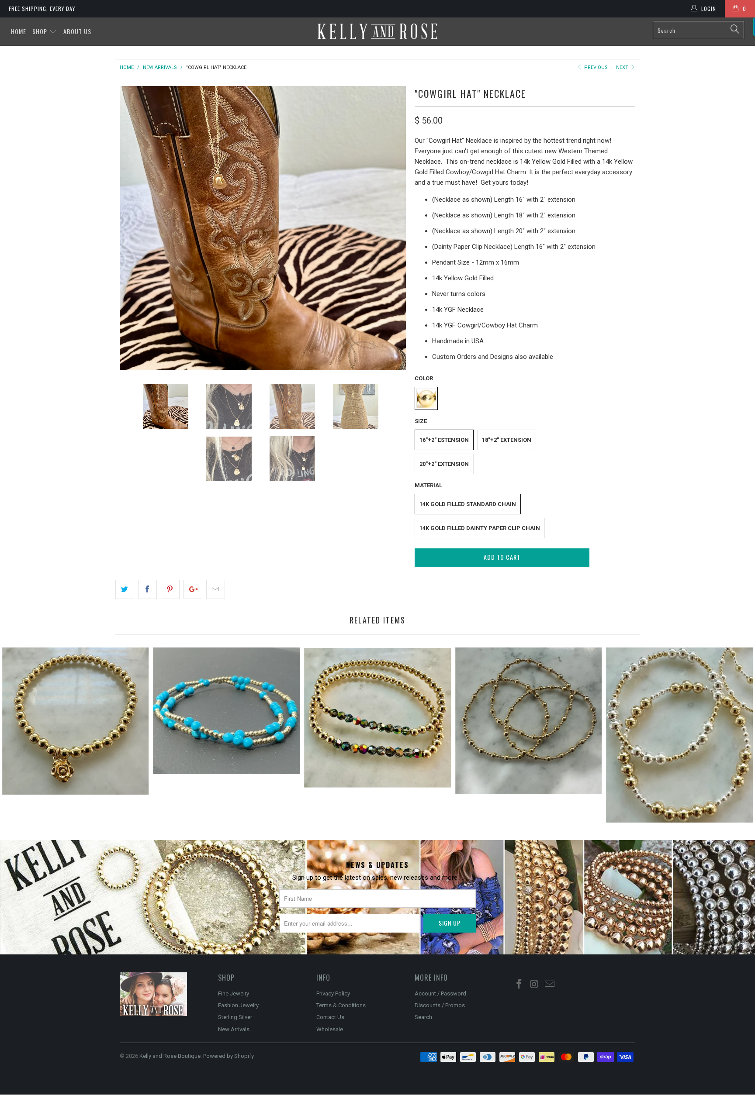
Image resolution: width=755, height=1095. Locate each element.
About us (77, 31)
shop (40, 31)
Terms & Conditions (341, 1005)
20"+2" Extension (444, 464)
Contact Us (330, 1017)
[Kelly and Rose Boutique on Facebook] (519, 984)
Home (18, 31)
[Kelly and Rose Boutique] (377, 31)
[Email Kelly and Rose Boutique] (549, 984)
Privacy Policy (333, 993)
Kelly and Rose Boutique (170, 1056)
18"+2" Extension (506, 440)
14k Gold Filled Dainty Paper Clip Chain (479, 528)
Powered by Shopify (228, 1056)
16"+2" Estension (444, 440)
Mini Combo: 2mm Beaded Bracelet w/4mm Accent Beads (528, 720)
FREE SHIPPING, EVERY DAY (42, 8)
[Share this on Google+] (193, 589)
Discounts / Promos (440, 1005)
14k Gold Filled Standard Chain (467, 504)
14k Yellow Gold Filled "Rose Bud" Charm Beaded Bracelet (75, 721)
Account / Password (440, 993)
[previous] (135, 228)
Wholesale (329, 1029)
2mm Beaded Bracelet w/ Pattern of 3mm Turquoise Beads (226, 711)
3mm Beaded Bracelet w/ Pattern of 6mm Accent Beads (679, 735)
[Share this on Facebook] (147, 589)
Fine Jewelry (233, 993)
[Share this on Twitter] (124, 589)
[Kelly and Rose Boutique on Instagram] (534, 984)
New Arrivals (233, 1029)
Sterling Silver (235, 1017)
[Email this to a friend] (215, 589)
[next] (390, 228)
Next (623, 67)
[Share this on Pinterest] (170, 589)
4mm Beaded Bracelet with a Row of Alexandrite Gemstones (377, 717)
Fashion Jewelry (238, 1005)
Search (423, 1017)
